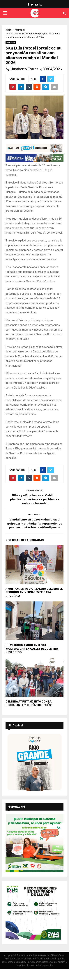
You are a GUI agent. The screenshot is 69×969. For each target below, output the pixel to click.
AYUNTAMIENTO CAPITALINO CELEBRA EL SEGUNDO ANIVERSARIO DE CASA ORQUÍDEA (34, 592)
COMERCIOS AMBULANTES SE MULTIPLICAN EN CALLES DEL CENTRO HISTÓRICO (32, 648)
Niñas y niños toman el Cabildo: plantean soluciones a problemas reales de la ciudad (34, 499)
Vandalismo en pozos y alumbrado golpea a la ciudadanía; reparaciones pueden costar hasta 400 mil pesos (34, 523)
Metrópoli (10, 43)
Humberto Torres (24, 69)
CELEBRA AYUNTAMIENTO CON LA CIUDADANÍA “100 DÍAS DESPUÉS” (29, 703)
